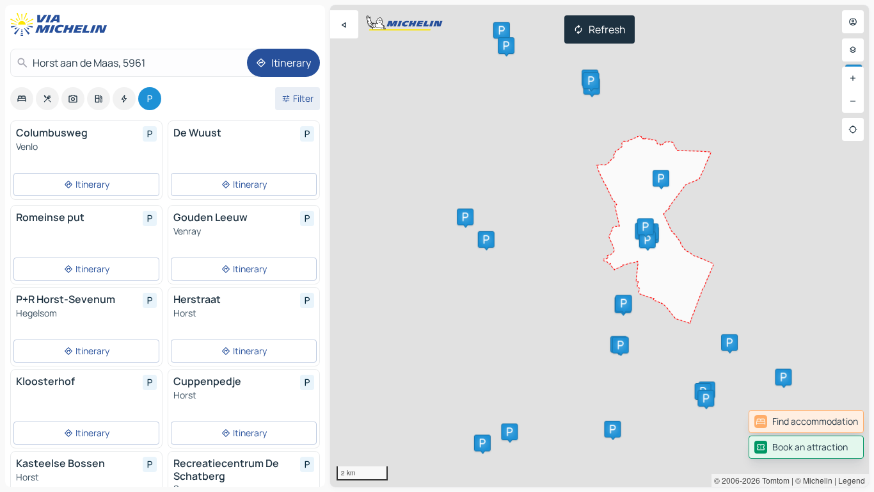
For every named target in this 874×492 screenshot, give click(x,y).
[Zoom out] (853, 101)
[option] (21, 98)
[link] (806, 421)
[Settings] (853, 50)
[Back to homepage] (61, 24)
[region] (599, 246)
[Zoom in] (853, 78)
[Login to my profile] (853, 21)
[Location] (853, 129)
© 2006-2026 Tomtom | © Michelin (773, 480)
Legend (851, 480)
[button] (501, 30)
